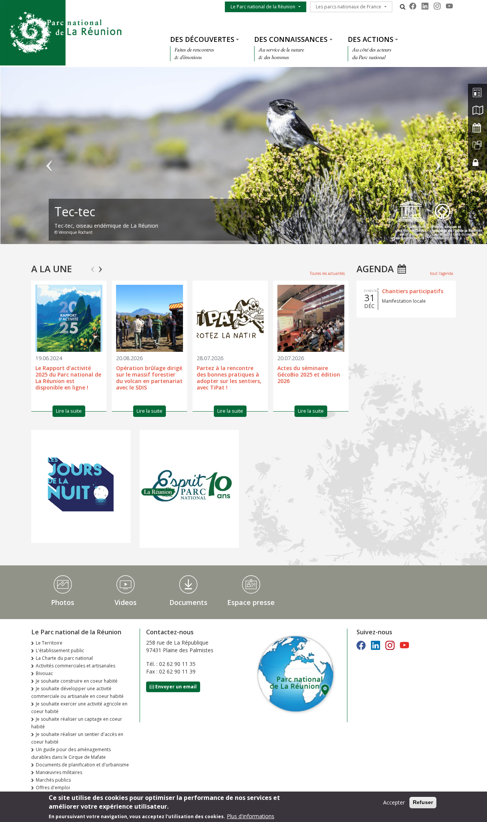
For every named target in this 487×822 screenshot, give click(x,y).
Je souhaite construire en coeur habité (77, 681)
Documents (188, 602)
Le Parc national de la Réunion (263, 6)
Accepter (394, 802)
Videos (126, 602)
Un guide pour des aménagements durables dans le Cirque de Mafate (71, 753)
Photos (62, 602)
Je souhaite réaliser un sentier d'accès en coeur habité (77, 738)
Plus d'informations (250, 816)
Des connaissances (291, 39)
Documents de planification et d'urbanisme (82, 764)
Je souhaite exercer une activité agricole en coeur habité (79, 708)
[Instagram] (437, 6)
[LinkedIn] (425, 6)
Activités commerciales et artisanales (75, 665)
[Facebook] (412, 6)
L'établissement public (60, 650)
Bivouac (44, 673)
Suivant (437, 159)
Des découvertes (202, 39)
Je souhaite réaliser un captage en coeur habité (76, 723)
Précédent (49, 159)
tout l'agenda (441, 273)
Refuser (423, 802)
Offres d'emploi (53, 787)
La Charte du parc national (64, 658)
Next (100, 266)
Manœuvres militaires (59, 772)
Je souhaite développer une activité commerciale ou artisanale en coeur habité (77, 692)
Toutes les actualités (327, 273)
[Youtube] (449, 6)
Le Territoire (49, 643)
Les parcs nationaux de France (348, 6)
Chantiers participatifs (412, 291)
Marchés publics (53, 780)
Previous (92, 266)
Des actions (370, 39)
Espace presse (251, 602)
